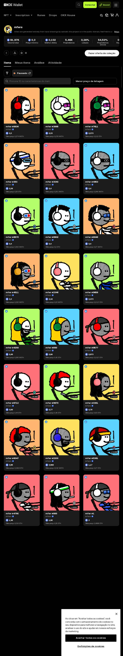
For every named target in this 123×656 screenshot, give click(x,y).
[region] (90, 632)
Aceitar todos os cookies (91, 638)
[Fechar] (116, 613)
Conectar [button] (90, 5)
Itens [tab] (7, 62)
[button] (78, 4)
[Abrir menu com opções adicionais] (116, 4)
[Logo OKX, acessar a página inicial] (13, 5)
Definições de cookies (91, 646)
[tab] (22, 63)
